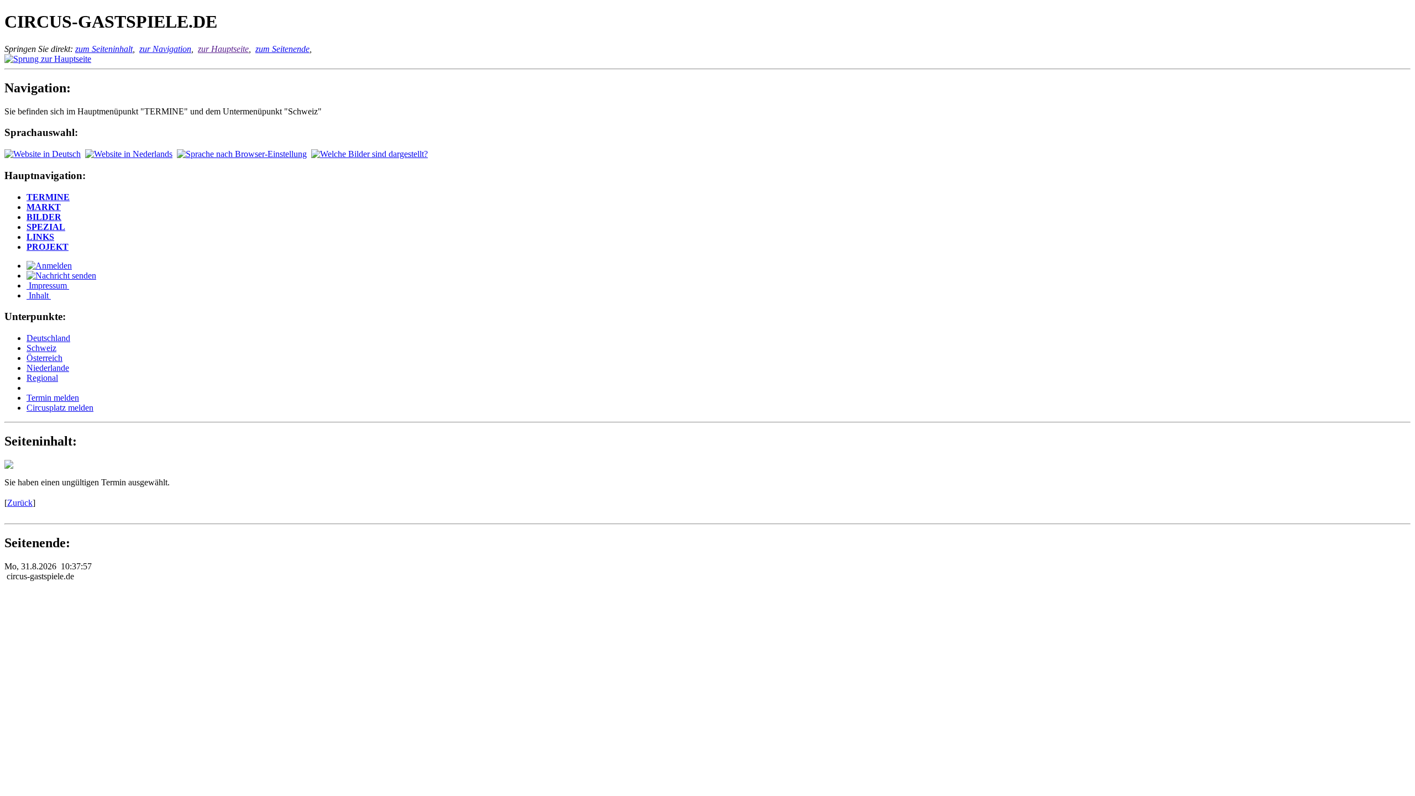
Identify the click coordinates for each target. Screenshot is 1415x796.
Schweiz (41, 348)
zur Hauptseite (223, 49)
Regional (42, 378)
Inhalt (39, 295)
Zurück (20, 502)
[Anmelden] (49, 265)
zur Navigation (165, 49)
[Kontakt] (61, 275)
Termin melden (53, 397)
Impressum (48, 285)
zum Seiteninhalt (104, 49)
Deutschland (48, 338)
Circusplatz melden (60, 407)
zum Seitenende (282, 49)
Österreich (44, 358)
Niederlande (48, 368)
